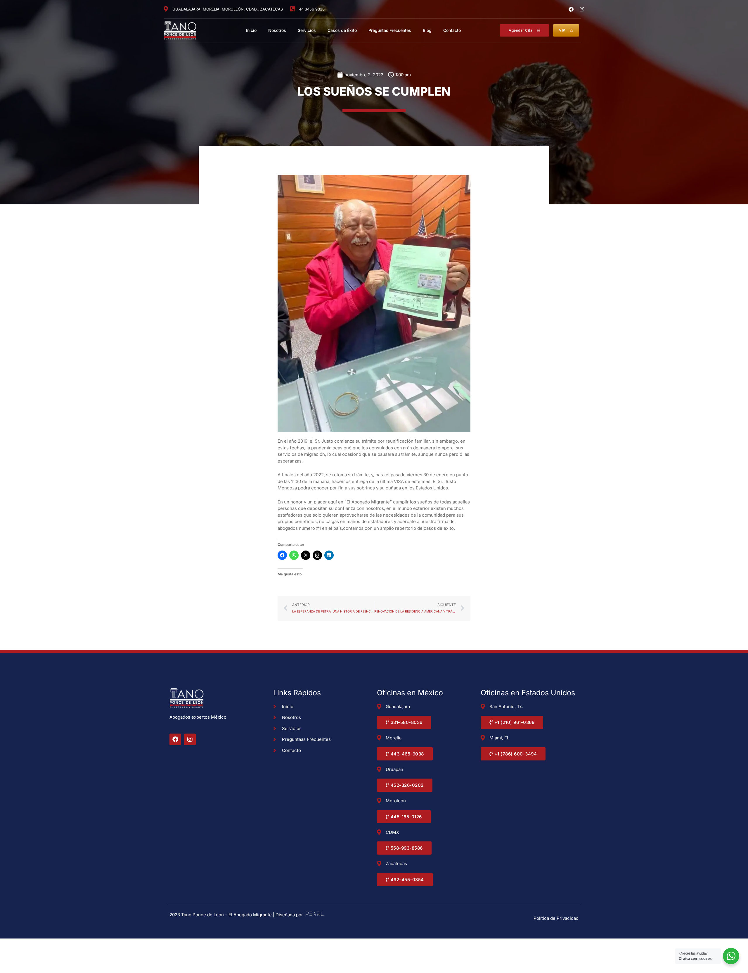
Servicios (307, 30)
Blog (427, 30)
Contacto (452, 30)
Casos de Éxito (342, 30)
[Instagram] (581, 9)
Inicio (251, 30)
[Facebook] (571, 9)
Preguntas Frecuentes (389, 30)
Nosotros (277, 30)
